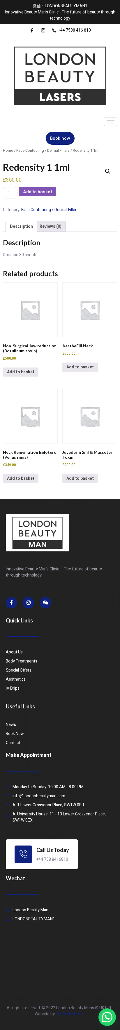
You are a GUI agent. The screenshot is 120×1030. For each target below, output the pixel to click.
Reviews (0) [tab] (50, 226)
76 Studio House (71, 1014)
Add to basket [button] (20, 372)
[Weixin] (45, 602)
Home (8, 150)
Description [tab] (21, 226)
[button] (108, 171)
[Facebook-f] (11, 602)
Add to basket (37, 191)
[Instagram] (28, 602)
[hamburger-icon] (110, 122)
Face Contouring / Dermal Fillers (43, 150)
